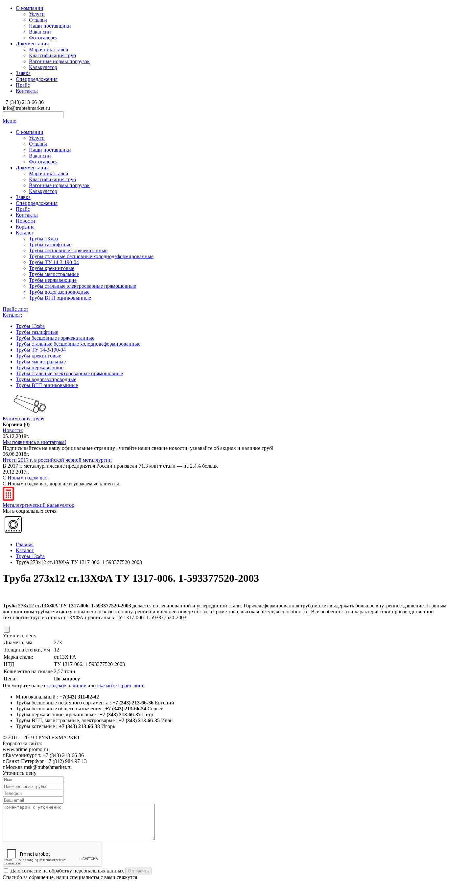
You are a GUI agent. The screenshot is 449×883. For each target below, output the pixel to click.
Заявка (23, 73)
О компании (29, 8)
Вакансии (40, 32)
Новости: (13, 430)
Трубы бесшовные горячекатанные (68, 250)
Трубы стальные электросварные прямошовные (82, 286)
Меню (9, 121)
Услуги (37, 14)
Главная (25, 544)
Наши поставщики (50, 26)
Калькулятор (43, 67)
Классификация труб (52, 55)
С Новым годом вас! (26, 477)
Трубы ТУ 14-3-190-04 (54, 262)
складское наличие (65, 685)
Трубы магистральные (54, 274)
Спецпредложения (37, 79)
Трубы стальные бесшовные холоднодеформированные (91, 256)
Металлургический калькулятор (38, 505)
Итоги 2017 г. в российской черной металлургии (57, 460)
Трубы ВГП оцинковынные (60, 298)
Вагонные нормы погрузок (59, 61)
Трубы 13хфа (43, 238)
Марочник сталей (48, 49)
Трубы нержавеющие (53, 280)
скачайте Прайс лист (120, 685)
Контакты (27, 91)
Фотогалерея (43, 37)
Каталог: (12, 315)
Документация (32, 43)
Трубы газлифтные (50, 244)
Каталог (25, 232)
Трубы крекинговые (51, 268)
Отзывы (38, 20)
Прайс (23, 85)
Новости (25, 221)
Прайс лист (15, 309)
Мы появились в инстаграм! (34, 442)
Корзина (25, 227)
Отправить (138, 871)
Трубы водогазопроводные (59, 292)
